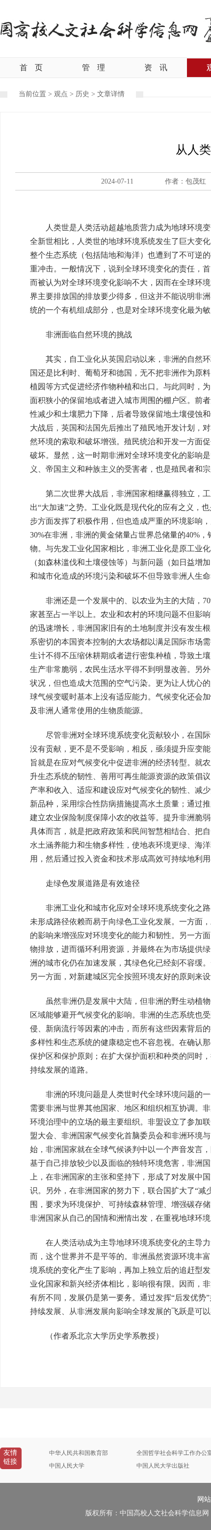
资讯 (155, 67)
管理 (93, 67)
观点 (61, 94)
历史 (82, 94)
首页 (31, 67)
